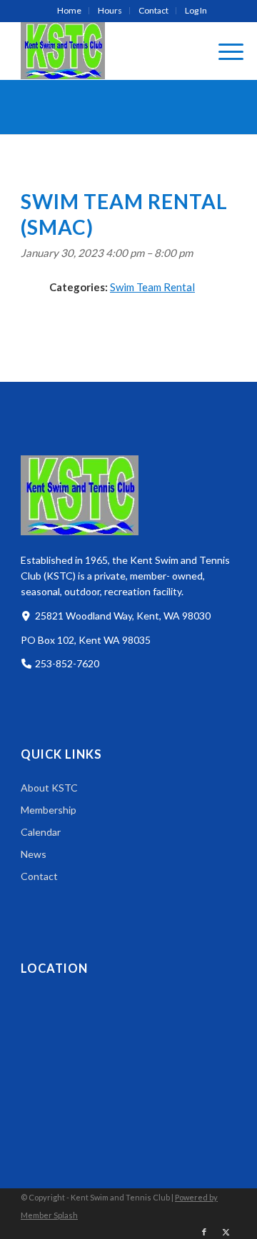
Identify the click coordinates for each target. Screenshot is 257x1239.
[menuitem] (69, 10)
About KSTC (49, 788)
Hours (110, 10)
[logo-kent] (107, 50)
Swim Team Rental (152, 286)
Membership (48, 810)
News (33, 854)
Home (69, 10)
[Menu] (223, 50)
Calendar (41, 832)
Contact (153, 10)
